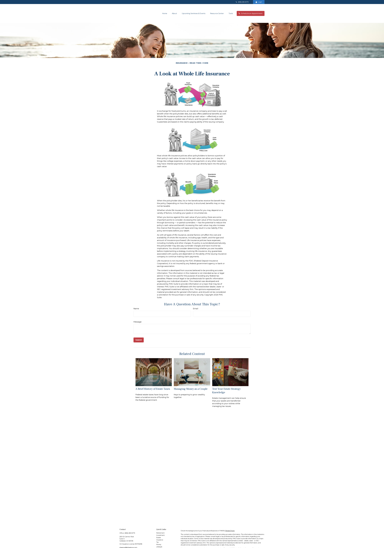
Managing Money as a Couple (191, 389)
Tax (157, 542)
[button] (164, 13)
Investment (160, 535)
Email (195, 309)
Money (158, 544)
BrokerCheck (229, 531)
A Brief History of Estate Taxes (153, 389)
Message (138, 322)
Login (260, 2)
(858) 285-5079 (243, 2)
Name (136, 309)
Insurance (159, 540)
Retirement (160, 533)
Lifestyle (159, 547)
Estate (158, 537)
